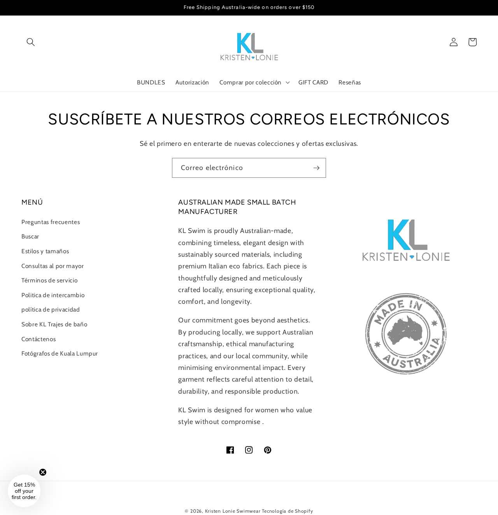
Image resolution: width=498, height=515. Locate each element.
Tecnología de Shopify (287, 511)
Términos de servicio (49, 280)
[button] (30, 42)
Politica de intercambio (52, 295)
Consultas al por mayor (52, 266)
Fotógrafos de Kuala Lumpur (59, 353)
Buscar (30, 236)
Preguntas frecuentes (50, 222)
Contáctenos (38, 339)
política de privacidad (50, 309)
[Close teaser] (43, 472)
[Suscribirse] (316, 168)
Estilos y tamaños (45, 251)
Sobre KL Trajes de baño (54, 324)
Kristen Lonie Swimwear (233, 511)
